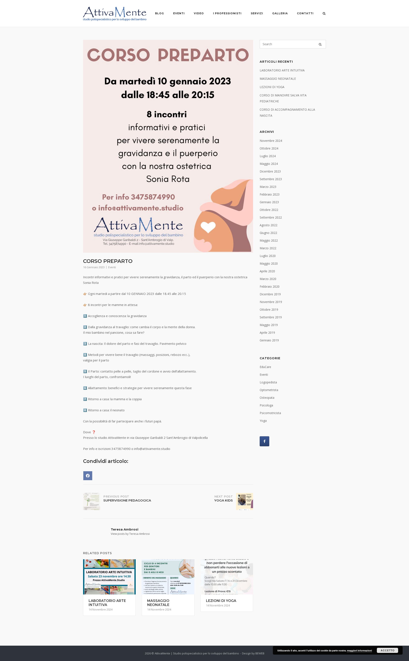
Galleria (280, 13)
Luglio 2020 (268, 256)
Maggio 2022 (269, 240)
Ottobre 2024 (269, 148)
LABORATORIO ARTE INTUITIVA (282, 70)
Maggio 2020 (269, 263)
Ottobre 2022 (269, 210)
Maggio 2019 (269, 325)
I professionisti (227, 13)
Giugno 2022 (268, 233)
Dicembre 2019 (270, 294)
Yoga (263, 421)
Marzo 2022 (268, 248)
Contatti (305, 13)
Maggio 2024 (269, 164)
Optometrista (269, 390)
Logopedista (268, 382)
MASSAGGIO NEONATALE (278, 79)
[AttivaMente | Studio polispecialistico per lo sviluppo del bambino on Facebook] (264, 441)
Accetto (388, 650)
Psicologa (266, 405)
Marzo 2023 (268, 187)
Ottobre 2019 (269, 309)
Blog (159, 13)
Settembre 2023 (271, 179)
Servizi (257, 13)
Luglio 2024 (268, 156)
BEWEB (259, 653)
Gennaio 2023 (269, 202)
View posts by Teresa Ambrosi (130, 534)
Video (199, 13)
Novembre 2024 (271, 141)
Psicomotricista (270, 413)
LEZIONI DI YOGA (272, 87)
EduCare (265, 367)
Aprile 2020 (267, 271)
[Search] (320, 44)
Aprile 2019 (267, 332)
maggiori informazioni (359, 650)
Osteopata (267, 398)
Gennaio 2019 (269, 340)
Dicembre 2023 (270, 171)
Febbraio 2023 (269, 194)
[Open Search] (324, 14)
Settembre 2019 (271, 317)
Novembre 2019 (271, 302)
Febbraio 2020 (269, 286)
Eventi (179, 13)
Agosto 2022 (268, 225)
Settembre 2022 (271, 217)
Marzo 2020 (268, 279)
